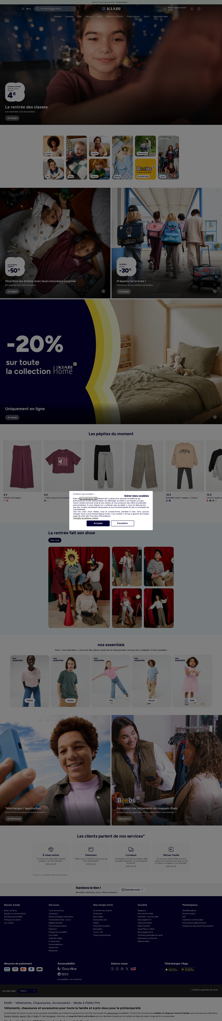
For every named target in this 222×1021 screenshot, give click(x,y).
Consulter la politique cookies (85, 518)
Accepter (98, 523)
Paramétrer (122, 523)
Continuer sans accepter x (83, 494)
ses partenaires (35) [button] (88, 498)
